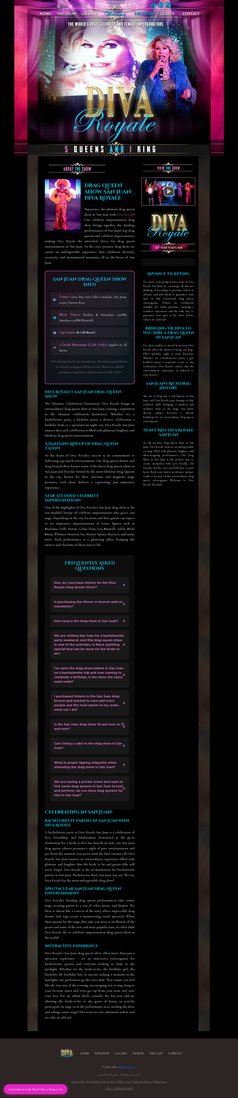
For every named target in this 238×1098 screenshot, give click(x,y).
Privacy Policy (109, 1081)
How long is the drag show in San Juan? (86, 621)
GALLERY (121, 1053)
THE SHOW (101, 1053)
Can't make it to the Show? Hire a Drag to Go (35, 1089)
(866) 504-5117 (126, 1067)
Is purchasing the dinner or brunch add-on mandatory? (88, 604)
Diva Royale (125, 214)
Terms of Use (78, 1081)
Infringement (160, 1081)
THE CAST (156, 1053)
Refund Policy (94, 1081)
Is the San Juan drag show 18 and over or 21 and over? (89, 727)
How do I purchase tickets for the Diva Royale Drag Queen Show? (85, 585)
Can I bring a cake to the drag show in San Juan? (88, 746)
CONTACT (175, 1053)
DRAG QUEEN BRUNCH (119, 1088)
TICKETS (138, 1053)
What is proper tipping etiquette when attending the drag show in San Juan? (85, 765)
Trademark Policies (142, 1081)
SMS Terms (124, 1081)
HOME (85, 1053)
